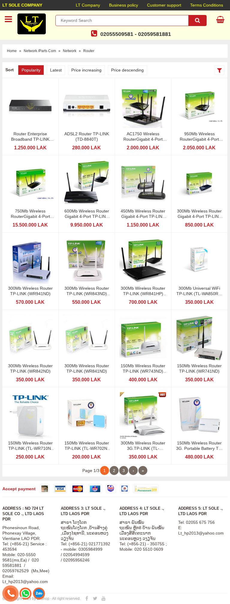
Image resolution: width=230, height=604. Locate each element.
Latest (56, 70)
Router (88, 51)
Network (69, 51)
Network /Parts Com (40, 51)
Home (12, 51)
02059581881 (154, 34)
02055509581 (116, 34)
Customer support (164, 5)
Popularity (31, 70)
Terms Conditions (206, 5)
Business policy (123, 5)
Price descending (127, 70)
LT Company (88, 5)
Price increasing (86, 70)
